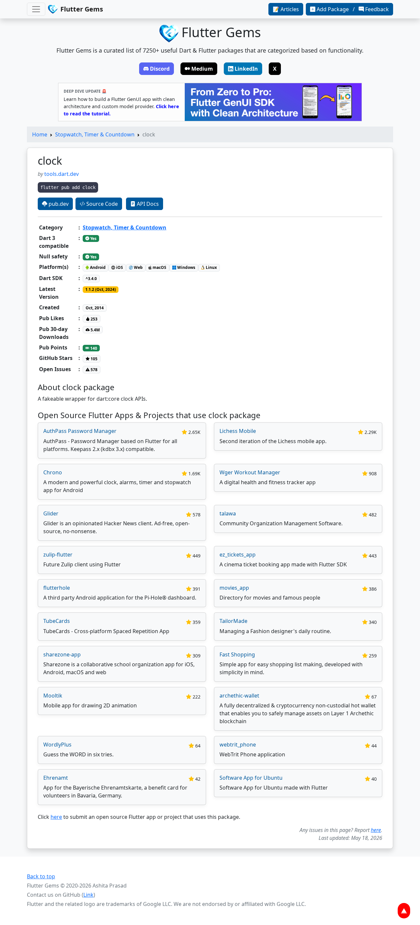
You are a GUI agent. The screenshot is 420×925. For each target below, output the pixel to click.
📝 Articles (286, 9)
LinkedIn (246, 68)
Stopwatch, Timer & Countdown (95, 134)
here (56, 816)
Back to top (41, 876)
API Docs (147, 203)
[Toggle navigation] (36, 9)
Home (39, 134)
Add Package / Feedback (353, 9)
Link (88, 894)
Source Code (101, 203)
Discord (160, 68)
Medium (202, 68)
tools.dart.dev (61, 174)
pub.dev (58, 203)
